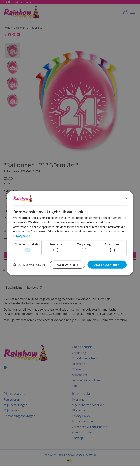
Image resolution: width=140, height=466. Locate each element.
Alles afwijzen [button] (67, 264)
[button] (29, 265)
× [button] (125, 198)
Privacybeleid (21, 236)
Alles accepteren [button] (107, 264)
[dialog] (70, 233)
